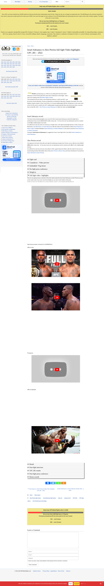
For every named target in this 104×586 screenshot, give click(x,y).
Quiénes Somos (37, 571)
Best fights (17, 1)
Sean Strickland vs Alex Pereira (36, 152)
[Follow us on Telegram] (14, 50)
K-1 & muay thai (44, 1)
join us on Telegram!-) (73, 59)
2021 (2, 67)
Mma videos (37, 495)
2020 (19, 65)
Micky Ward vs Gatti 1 (8, 142)
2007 (2, 63)
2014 (2, 65)
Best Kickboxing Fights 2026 (11, 86)
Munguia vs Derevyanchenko (8, 134)
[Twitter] (53, 483)
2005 (16, 62)
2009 (8, 63)
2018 (13, 65)
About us (68, 571)
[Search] (82, 1)
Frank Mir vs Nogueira (12, 119)
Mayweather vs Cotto (11, 118)
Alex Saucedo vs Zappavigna (8, 129)
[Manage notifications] (101, 583)
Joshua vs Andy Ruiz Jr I (7, 139)
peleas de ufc (68, 498)
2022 (5, 67)
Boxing (30, 1)
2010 (11, 63)
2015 (5, 65)
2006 (19, 62)
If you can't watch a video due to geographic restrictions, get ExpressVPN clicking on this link (53, 85)
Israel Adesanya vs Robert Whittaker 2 (54, 128)
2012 (16, 63)
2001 (5, 62)
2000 (2, 62)
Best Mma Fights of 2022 (46, 97)
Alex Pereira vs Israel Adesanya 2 (48, 107)
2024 (11, 67)
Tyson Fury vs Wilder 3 (7, 127)
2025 (13, 67)
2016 (8, 65)
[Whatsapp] (58, 483)
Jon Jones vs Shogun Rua (8, 140)
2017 (11, 65)
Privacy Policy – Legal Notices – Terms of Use (53, 571)
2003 (11, 62)
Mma (57, 1)
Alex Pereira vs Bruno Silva (58, 150)
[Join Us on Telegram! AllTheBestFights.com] (55, 62)
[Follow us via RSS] (18, 50)
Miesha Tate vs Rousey (7, 137)
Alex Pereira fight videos (35, 498)
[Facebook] (47, 483)
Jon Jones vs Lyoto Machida (11, 114)
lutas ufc (60, 498)
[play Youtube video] (57, 200)
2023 (8, 67)
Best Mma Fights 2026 (12, 103)
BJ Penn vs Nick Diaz (11, 116)
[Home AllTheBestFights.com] (5, 50)
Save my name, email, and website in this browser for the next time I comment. (48, 560)
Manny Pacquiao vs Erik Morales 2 (10, 132)
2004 (13, 62)
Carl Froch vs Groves (7, 135)
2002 (8, 62)
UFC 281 (75, 498)
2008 (5, 63)
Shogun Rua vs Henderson (12, 113)
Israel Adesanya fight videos (49, 498)
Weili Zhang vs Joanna (7, 130)
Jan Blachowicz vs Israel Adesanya (42, 126)
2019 (16, 65)
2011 (13, 63)
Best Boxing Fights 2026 (11, 71)
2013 (19, 63)
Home (5, 1)
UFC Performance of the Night (39, 501)
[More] (63, 483)
